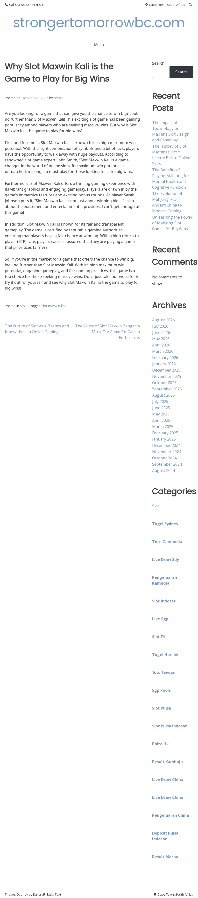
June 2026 (161, 332)
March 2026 (162, 351)
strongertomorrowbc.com (99, 22)
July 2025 (160, 401)
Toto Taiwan (164, 672)
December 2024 (166, 445)
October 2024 (164, 458)
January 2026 (164, 363)
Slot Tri (158, 636)
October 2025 (164, 382)
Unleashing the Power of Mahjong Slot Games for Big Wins (172, 222)
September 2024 (167, 464)
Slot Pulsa (161, 708)
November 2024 (166, 451)
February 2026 (165, 357)
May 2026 (161, 338)
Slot (23, 306)
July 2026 (160, 326)
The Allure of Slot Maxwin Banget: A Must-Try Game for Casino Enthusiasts (107, 331)
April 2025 (161, 420)
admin (59, 98)
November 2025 (166, 376)
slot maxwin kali (54, 306)
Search (158, 63)
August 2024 (163, 470)
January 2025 (164, 439)
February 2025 (165, 432)
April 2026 (161, 345)
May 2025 (161, 414)
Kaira (37, 894)
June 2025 (161, 407)
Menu (99, 45)
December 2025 (166, 370)
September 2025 (167, 389)
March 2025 (162, 426)
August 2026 (163, 320)
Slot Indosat (164, 601)
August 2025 (163, 395)
